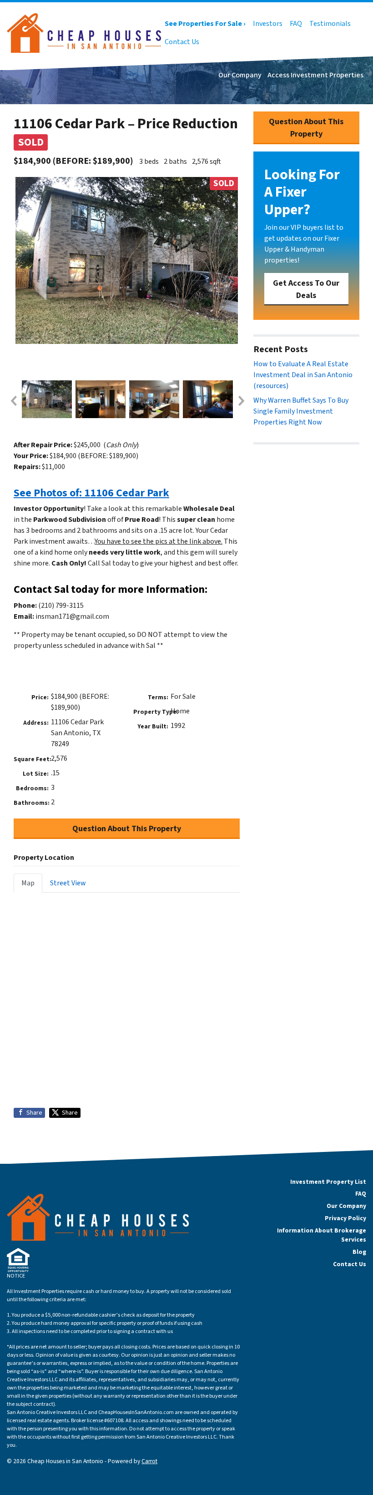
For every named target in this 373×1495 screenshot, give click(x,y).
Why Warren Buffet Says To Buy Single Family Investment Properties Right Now (300, 411)
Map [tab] (28, 883)
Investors (267, 24)
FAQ (296, 24)
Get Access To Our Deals (306, 289)
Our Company (240, 75)
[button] (13, 401)
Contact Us (182, 42)
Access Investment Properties (315, 75)
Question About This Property (126, 828)
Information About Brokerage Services (321, 1235)
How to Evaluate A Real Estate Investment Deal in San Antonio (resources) (303, 375)
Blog (359, 1252)
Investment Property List (328, 1181)
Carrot (149, 1461)
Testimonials (330, 24)
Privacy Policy (345, 1218)
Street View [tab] (68, 883)
